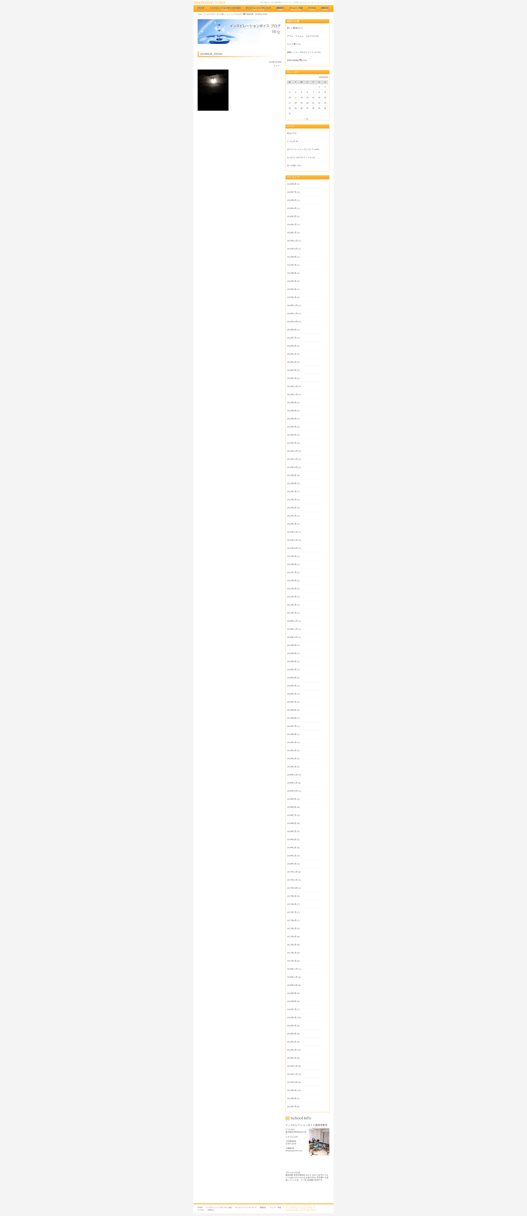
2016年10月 (292, 985)
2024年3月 (292, 370)
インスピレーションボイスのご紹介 (225, 8)
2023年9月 (292, 402)
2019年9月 (292, 710)
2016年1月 (292, 1058)
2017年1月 (292, 961)
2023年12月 (292, 386)
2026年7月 (292, 192)
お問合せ (325, 8)
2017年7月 (292, 912)
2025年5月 (292, 281)
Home (200, 14)
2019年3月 (292, 750)
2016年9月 (292, 993)
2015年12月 (292, 1066)
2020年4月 (292, 678)
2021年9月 (292, 556)
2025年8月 (292, 257)
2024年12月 (292, 305)
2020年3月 (292, 686)
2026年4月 (292, 208)
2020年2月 (292, 694)
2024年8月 (292, 330)
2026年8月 (292, 184)
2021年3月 (292, 597)
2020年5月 (292, 669)
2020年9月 (292, 645)
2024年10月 (292, 322)
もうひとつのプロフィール (299, 157)
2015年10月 (292, 1082)
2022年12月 (292, 451)
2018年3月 (292, 848)
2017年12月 (292, 872)
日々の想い (221, 14)
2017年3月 (292, 945)
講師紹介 (280, 8)
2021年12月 (292, 532)
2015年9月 (292, 1090)
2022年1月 (292, 524)
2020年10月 (292, 637)
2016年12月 (292, 969)
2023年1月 (292, 443)
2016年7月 (292, 1009)
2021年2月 (292, 605)
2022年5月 (292, 500)
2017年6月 (292, 920)
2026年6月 (292, 200)
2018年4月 (292, 839)
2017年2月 (292, 953)
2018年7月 (292, 815)
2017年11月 (292, 880)
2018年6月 (292, 823)
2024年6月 (292, 346)
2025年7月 (292, 265)
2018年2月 (292, 856)
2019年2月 (292, 758)
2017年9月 (292, 896)
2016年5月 (292, 1026)
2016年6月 (292, 1017)
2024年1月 (292, 378)
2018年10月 (292, 791)
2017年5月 (292, 928)
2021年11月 (292, 540)
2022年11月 (292, 459)
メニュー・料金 (296, 8)
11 (296, 97)
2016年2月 (292, 1050)
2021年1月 (292, 613)
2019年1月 (292, 767)
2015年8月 (292, 1098)
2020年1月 (292, 702)
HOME (201, 8)
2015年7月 (292, 1106)
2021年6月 (292, 580)
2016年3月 (292, 1042)
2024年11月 (292, 313)
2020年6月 (292, 661)
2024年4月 (292, 362)
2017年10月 (292, 888)
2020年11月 (292, 629)
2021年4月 (292, 589)
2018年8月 (292, 807)
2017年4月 (292, 937)
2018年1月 (292, 864)
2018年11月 (292, 783)
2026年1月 (292, 233)
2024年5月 (292, 354)
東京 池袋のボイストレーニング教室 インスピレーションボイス (211, 2)
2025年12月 (292, 241)
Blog (289, 133)
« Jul (306, 119)
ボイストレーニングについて (258, 8)
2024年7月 (292, 338)
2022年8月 (292, 483)
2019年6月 (292, 734)
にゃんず (291, 141)
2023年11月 (292, 394)
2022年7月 (292, 491)
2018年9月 (292, 799)
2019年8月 (292, 718)
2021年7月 (292, 572)
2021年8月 (292, 564)
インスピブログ (209, 14)
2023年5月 (292, 427)
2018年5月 (292, 831)
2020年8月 (292, 653)
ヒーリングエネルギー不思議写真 (240, 14)
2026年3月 (292, 216)
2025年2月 (292, 297)
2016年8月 (292, 1001)
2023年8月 (292, 411)
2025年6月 (292, 273)
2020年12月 (292, 621)
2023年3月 (292, 435)
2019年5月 (292, 742)
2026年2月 (292, 224)
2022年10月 (292, 467)
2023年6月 (292, 419)
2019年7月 (292, 726)
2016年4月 (292, 1034)
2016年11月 (292, 977)
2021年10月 (292, 548)
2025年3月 (292, 289)
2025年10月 (292, 249)
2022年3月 (292, 516)
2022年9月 (292, 475)
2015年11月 (292, 1074)
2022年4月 (292, 508)
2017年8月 (292, 904)
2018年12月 (292, 775)
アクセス (312, 8)
